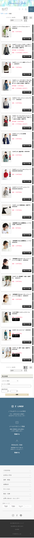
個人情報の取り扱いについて (17, 523)
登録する (17, 434)
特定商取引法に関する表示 (17, 526)
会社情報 (17, 529)
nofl (6, 13)
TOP (2, 13)
